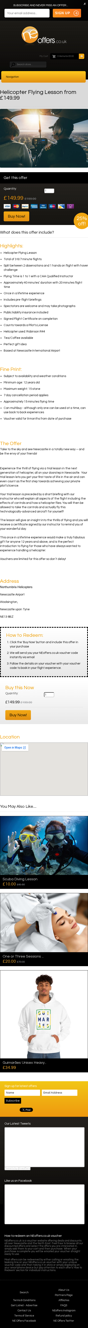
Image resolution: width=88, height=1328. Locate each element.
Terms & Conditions (24, 1300)
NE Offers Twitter (63, 1320)
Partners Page (64, 1295)
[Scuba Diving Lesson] (44, 845)
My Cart (43, 56)
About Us (63, 1290)
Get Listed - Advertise (24, 1305)
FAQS (63, 1305)
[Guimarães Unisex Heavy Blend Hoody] (44, 1014)
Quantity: (10, 188)
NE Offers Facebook (24, 1320)
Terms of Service (24, 1315)
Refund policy (64, 1315)
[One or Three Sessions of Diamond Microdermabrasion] (44, 922)
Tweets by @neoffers (17, 1168)
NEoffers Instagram (64, 1310)
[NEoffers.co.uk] (44, 37)
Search (24, 1292)
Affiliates (64, 1300)
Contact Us (24, 1310)
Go (81, 56)
